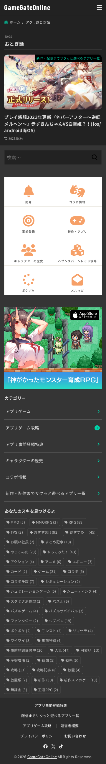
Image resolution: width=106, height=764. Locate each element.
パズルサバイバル (66, 610)
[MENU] (99, 7)
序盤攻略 (21, 660)
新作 (45, 679)
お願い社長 (22, 541)
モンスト (52, 630)
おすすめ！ (82, 532)
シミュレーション (62, 581)
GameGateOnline (27, 7)
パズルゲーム (24, 610)
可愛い (90, 649)
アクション (22, 561)
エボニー (82, 561)
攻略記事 (47, 669)
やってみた (23, 551)
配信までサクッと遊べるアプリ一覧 (50, 715)
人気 (62, 649)
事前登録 (52, 640)
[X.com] (53, 746)
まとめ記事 (58, 541)
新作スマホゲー (80, 679)
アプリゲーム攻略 (22, 428)
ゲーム (47, 571)
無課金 (19, 689)
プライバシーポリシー (38, 735)
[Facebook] (45, 746)
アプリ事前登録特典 (25, 444)
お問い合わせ (75, 735)
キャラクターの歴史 (24, 460)
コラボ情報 (16, 477)
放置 (74, 669)
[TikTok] (61, 746)
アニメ (53, 561)
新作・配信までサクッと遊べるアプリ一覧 (46, 493)
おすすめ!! (46, 532)
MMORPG (47, 521)
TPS (17, 532)
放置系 (19, 679)
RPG (76, 521)
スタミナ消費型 (26, 601)
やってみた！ (61, 551)
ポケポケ (21, 630)
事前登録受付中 (27, 649)
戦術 (71, 660)
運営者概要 (70, 725)
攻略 (18, 669)
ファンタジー (24, 620)
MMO (18, 521)
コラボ (76, 571)
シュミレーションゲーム (33, 591)
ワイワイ (21, 640)
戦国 (48, 660)
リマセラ (83, 630)
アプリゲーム (18, 411)
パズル (60, 601)
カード (19, 571)
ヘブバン (60, 620)
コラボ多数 (22, 581)
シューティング (82, 591)
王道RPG (48, 689)
